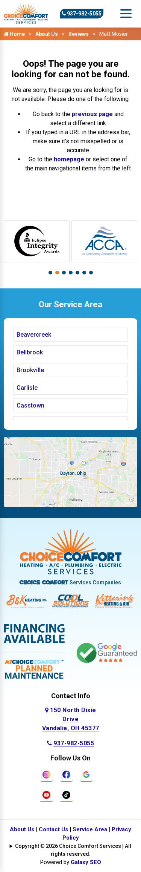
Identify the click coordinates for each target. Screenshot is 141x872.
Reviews (78, 34)
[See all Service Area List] (70, 471)
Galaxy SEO (86, 862)
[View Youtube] (46, 794)
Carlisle (27, 387)
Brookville (30, 370)
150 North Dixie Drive (70, 719)
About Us (46, 34)
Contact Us (53, 829)
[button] (50, 272)
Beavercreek (34, 334)
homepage (69, 159)
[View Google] (86, 773)
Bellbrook (30, 352)
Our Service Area (70, 304)
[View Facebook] (66, 773)
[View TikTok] (66, 794)
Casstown (30, 405)
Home (17, 34)
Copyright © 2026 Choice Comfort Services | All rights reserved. (73, 850)
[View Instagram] (46, 773)
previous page (92, 114)
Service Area (90, 829)
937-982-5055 (84, 14)
